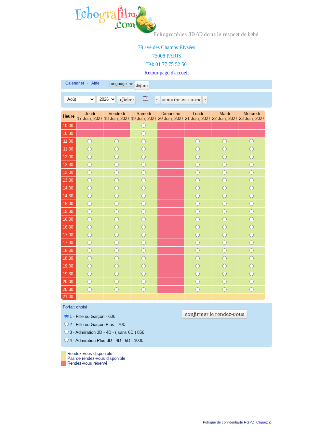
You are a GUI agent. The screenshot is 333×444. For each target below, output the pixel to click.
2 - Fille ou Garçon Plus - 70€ (97, 324)
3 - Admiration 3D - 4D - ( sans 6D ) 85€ (107, 332)
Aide (95, 83)
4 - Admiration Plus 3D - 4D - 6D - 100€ (106, 340)
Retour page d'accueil (166, 72)
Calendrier (74, 83)
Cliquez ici (264, 422)
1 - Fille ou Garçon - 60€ (92, 316)
